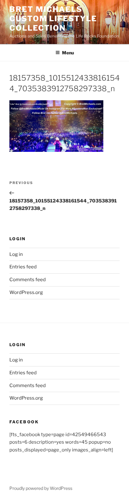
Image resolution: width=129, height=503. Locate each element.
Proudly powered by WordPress (40, 488)
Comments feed (27, 279)
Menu (68, 52)
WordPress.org (26, 292)
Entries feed (23, 267)
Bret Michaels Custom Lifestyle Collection (53, 18)
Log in (16, 254)
